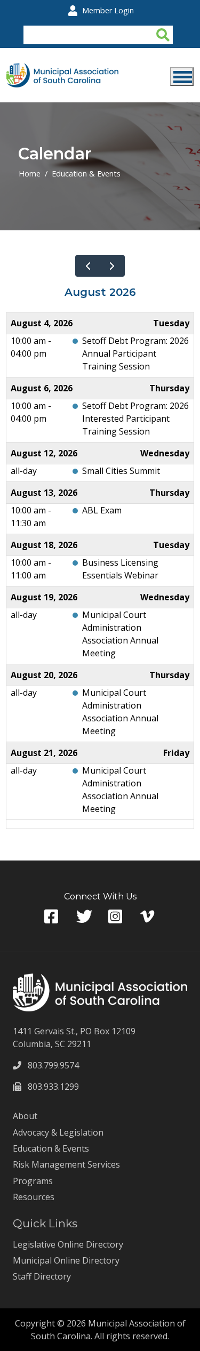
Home (30, 173)
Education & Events (86, 173)
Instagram (116, 916)
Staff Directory (42, 1276)
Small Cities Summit (121, 471)
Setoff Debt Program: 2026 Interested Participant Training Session (135, 418)
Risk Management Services (66, 1164)
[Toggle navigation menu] (182, 76)
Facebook (52, 916)
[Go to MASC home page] (62, 69)
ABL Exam (102, 510)
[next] (112, 266)
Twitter (84, 916)
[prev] (87, 266)
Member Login (108, 10)
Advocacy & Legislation (58, 1132)
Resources (33, 1197)
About (25, 1116)
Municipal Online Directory (66, 1260)
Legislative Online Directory (68, 1244)
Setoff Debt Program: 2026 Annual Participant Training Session (135, 353)
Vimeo (148, 916)
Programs (33, 1181)
